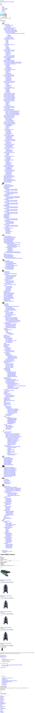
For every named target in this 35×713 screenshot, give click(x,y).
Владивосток (2, 696)
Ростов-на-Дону (2, 706)
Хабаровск (2, 711)
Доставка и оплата (5, 8)
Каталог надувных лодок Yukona (7, 551)
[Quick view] (0, 567)
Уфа (1, 710)
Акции (3, 6)
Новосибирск (2, 703)
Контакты (3, 11)
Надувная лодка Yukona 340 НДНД (5, 611)
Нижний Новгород (3, 702)
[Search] (10, 18)
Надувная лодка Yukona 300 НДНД (5, 579)
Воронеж (1, 698)
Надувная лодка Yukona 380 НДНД (5, 643)
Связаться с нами (5, 682)
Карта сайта (4, 683)
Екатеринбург (2, 699)
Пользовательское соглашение (7, 681)
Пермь (1, 705)
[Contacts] (1, 4)
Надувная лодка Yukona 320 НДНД (5, 595)
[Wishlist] (1, 567)
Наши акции (4, 678)
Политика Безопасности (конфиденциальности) (9, 680)
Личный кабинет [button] (3, 12)
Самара (1, 707)
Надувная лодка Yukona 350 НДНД (5, 627)
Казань (1, 700)
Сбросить (2, 561)
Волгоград (2, 697)
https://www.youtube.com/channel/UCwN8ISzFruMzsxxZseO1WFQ (12, 664)
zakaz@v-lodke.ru (3, 667)
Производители (4, 684)
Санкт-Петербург (3, 708)
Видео (3, 10)
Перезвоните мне (3, 655)
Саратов (1, 709)
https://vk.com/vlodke (5, 665)
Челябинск (2, 712)
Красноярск (2, 701)
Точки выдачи (4, 9)
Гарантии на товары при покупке (7, 677)
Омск (1, 704)
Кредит (3, 7)
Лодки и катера (4, 550)
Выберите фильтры (7, 561)
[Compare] (2, 567)
